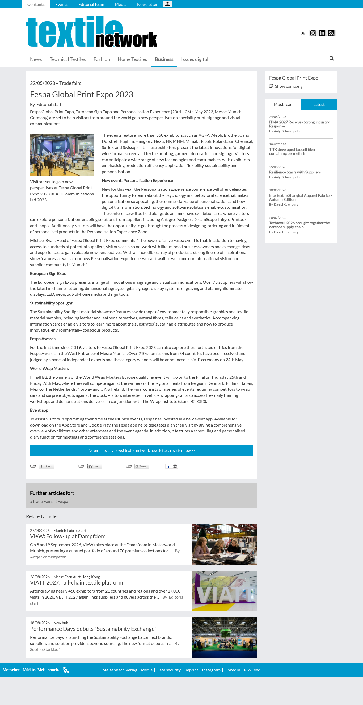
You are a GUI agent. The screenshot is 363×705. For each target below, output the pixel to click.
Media (120, 4)
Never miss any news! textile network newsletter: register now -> (141, 450)
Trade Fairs (42, 501)
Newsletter (147, 4)
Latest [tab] (319, 104)
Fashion (102, 59)
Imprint (191, 670)
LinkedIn (232, 670)
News (36, 59)
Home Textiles (132, 59)
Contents (36, 4)
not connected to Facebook (33, 466)
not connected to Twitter (129, 466)
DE (303, 33)
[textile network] (92, 31)
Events (61, 4)
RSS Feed (252, 670)
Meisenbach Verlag (119, 670)
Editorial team (91, 4)
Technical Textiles (68, 59)
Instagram (211, 670)
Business (164, 59)
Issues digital (194, 59)
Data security (168, 670)
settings (175, 466)
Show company (289, 86)
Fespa (62, 501)
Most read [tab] (283, 104)
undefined (81, 466)
